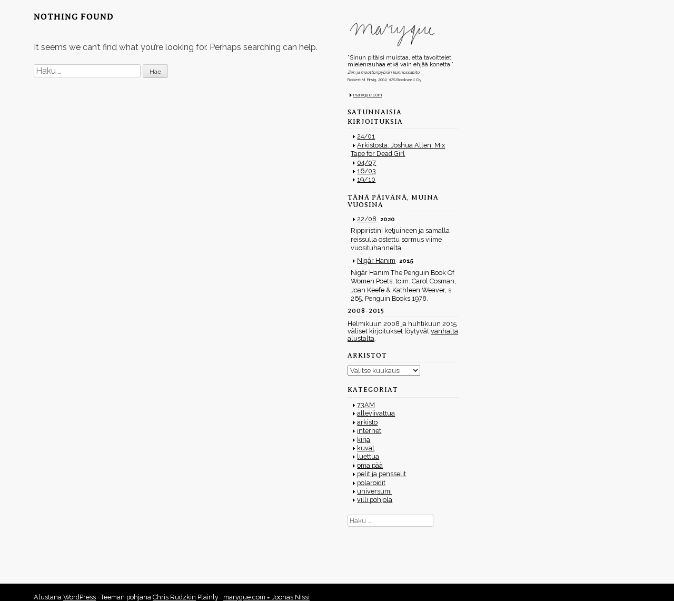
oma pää (370, 465)
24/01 (366, 136)
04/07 (366, 162)
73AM (366, 405)
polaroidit (371, 483)
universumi (374, 491)
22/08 (366, 219)
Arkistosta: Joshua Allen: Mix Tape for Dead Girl (398, 149)
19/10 (366, 179)
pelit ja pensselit (381, 474)
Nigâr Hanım (376, 260)
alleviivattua (376, 413)
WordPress (79, 597)
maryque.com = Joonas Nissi (266, 597)
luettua (368, 456)
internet (369, 431)
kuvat (365, 448)
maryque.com (367, 94)
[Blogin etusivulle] (403, 34)
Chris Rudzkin (174, 597)
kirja (363, 440)
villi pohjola (374, 500)
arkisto (367, 422)
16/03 (366, 171)
